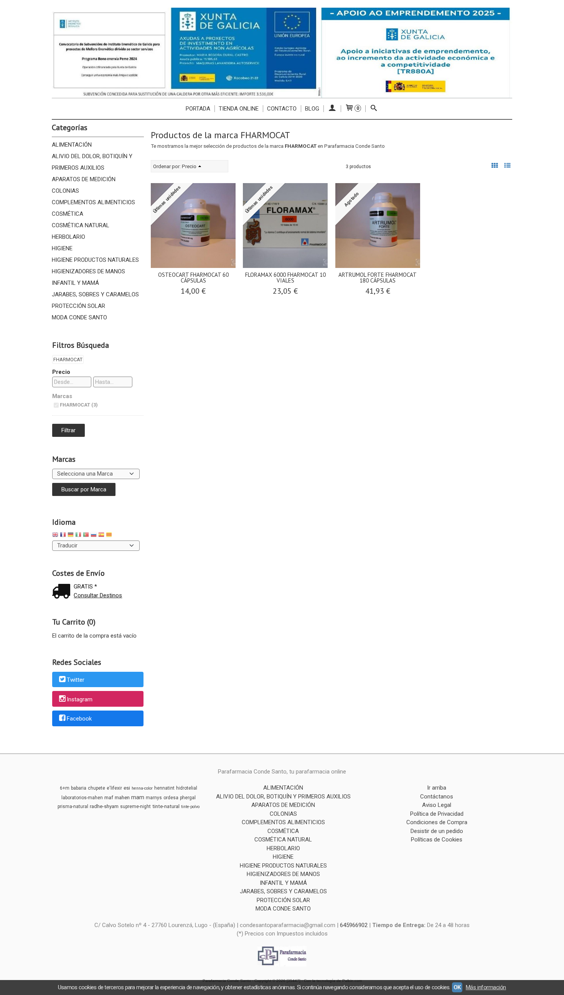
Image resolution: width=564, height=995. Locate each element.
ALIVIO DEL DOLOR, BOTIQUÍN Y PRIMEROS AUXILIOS (92, 162)
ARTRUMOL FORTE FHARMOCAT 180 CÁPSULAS (377, 277)
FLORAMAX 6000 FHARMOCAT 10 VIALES (285, 277)
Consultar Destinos (98, 595)
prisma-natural (73, 806)
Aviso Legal (436, 805)
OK (457, 987)
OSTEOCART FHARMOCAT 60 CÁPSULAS (193, 277)
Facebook (79, 719)
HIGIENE (62, 248)
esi (127, 788)
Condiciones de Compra (436, 822)
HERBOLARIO (68, 236)
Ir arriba (436, 787)
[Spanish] (101, 536)
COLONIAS (65, 190)
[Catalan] (110, 536)
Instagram (79, 699)
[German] (71, 536)
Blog (312, 108)
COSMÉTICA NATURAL (80, 225)
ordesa (170, 797)
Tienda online (239, 108)
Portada (198, 108)
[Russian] (94, 536)
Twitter (75, 679)
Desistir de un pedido (437, 831)
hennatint (164, 788)
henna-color (142, 788)
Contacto (282, 108)
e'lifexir (114, 788)
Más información (486, 987)
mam (137, 797)
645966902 (354, 925)
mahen (122, 797)
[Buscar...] (373, 108)
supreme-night (135, 806)
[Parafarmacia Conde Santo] (282, 53)
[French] (63, 536)
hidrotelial (186, 788)
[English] (55, 536)
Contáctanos (436, 796)
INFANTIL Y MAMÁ (75, 282)
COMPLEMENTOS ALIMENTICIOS (93, 202)
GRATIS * (85, 586)
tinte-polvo (190, 806)
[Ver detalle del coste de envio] (63, 592)
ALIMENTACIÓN (72, 144)
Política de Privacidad (436, 813)
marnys (154, 797)
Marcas (62, 396)
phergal (188, 797)
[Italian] (78, 536)
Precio (61, 372)
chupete (96, 788)
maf (108, 797)
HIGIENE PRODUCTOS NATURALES (95, 259)
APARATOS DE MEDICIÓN (83, 179)
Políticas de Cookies (436, 839)
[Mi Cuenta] (332, 108)
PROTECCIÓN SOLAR (78, 305)
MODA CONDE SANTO (79, 317)
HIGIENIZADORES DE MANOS (88, 271)
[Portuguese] (86, 536)
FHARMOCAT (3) (78, 405)
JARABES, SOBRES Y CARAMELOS (95, 294)
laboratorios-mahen (82, 797)
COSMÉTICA (67, 213)
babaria (78, 788)
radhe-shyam (104, 806)
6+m (64, 788)
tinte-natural (166, 806)
